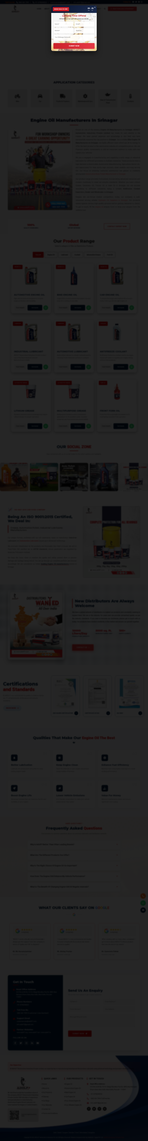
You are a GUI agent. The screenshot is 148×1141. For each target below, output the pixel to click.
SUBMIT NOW (74, 46)
